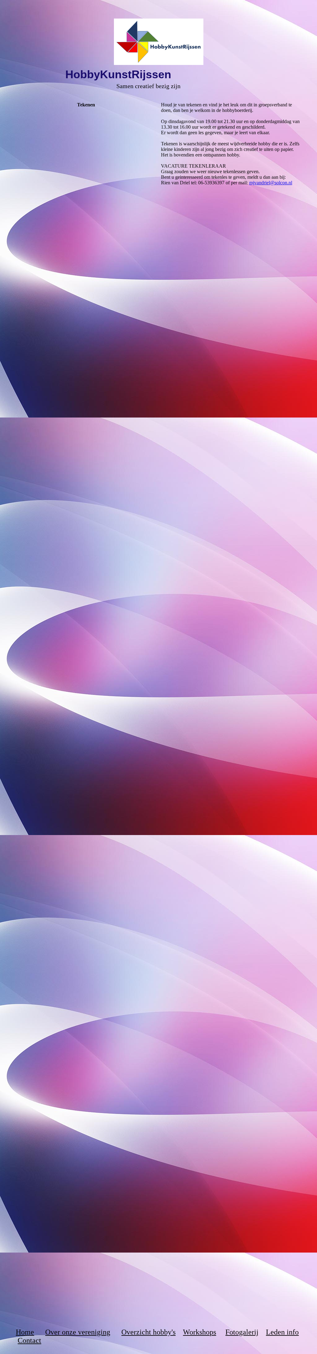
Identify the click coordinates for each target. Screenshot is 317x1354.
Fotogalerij (241, 1332)
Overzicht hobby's (148, 1332)
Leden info (282, 1332)
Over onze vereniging (77, 1332)
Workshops (199, 1332)
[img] (158, 42)
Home (25, 1332)
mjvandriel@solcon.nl (270, 182)
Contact (29, 1340)
